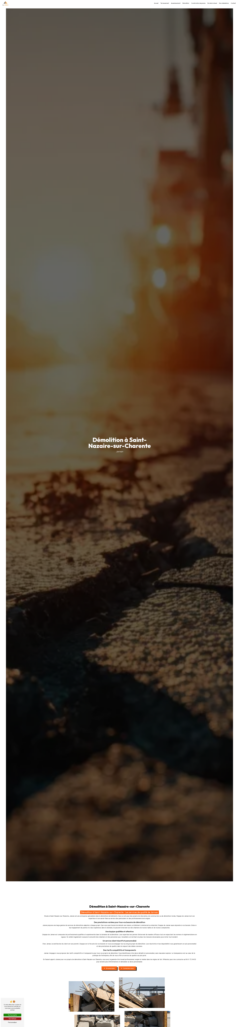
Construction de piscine (198, 3)
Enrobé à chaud (212, 3)
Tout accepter (12, 1015)
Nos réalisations (224, 3)
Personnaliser (12, 1022)
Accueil (156, 3)
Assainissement (175, 3)
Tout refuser (12, 1019)
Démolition (186, 3)
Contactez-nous (128, 968)
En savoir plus (110, 968)
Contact (233, 3)
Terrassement (164, 3)
